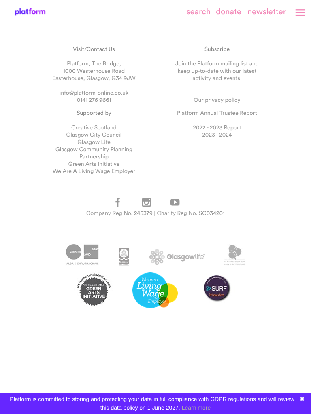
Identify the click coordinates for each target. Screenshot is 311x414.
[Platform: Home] (30, 12)
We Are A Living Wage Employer (94, 171)
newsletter (266, 11)
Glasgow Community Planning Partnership (93, 153)
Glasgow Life (94, 142)
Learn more (196, 407)
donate (228, 11)
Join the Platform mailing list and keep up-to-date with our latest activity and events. (217, 71)
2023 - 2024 (217, 134)
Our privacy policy (217, 100)
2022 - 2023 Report (217, 127)
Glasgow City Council (94, 134)
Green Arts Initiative (93, 163)
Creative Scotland (94, 127)
